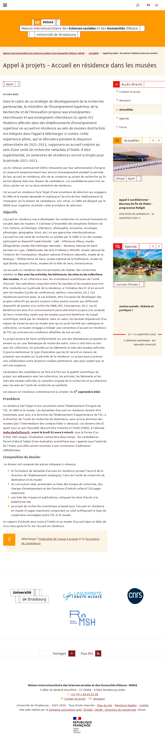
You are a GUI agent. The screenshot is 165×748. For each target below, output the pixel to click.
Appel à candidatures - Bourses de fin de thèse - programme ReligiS (135, 204)
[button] (138, 5)
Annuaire (99, 698)
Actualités (94, 53)
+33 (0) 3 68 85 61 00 (84, 694)
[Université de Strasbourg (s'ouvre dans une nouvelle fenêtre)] (29, 596)
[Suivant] (159, 140)
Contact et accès (74, 698)
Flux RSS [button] (87, 653)
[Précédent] (153, 140)
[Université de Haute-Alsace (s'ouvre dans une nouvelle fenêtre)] (82, 596)
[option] (137, 190)
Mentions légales (126, 705)
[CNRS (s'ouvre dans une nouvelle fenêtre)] (135, 596)
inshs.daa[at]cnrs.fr (16, 432)
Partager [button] (59, 653)
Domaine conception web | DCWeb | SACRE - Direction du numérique (92, 709)
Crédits (143, 705)
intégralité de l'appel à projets (58, 539)
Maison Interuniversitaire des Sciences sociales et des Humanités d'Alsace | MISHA (44, 53)
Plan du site (104, 705)
